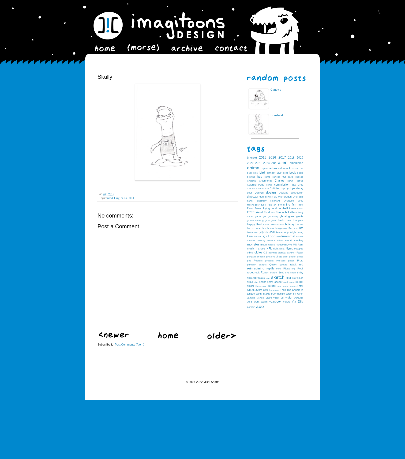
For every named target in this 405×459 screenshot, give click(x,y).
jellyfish (264, 232)
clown (290, 180)
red (301, 264)
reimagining (255, 268)
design (271, 192)
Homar (299, 224)
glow (267, 220)
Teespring (274, 290)
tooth (259, 293)
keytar (279, 232)
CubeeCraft (262, 188)
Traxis (266, 293)
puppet (262, 264)
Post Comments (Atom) (129, 344)
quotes (283, 264)
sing (268, 278)
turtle (289, 293)
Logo (271, 236)
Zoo (260, 306)
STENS (251, 289)
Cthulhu (251, 188)
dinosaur (252, 196)
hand (289, 220)
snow (270, 281)
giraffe (299, 216)
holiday (290, 224)
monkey (298, 240)
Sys (265, 290)
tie (302, 289)
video (269, 297)
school (273, 272)
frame (300, 208)
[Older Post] (221, 338)
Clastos (279, 180)
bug (259, 176)
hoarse (280, 224)
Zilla (300, 301)
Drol (295, 196)
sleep (300, 277)
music (124, 198)
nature (260, 248)
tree (273, 293)
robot (250, 272)
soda (292, 282)
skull (131, 198)
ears (301, 196)
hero (273, 224)
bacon (295, 168)
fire (288, 204)
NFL (269, 248)
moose (271, 244)
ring (294, 268)
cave (290, 176)
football (283, 208)
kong (300, 232)
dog (261, 196)
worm (264, 301)
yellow (286, 301)
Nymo (289, 248)
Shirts (256, 278)
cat (284, 176)
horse (258, 228)
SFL (287, 272)
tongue (251, 293)
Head (259, 224)
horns (250, 228)
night (275, 248)
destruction (297, 192)
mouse (280, 244)
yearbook (275, 301)
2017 (282, 157)
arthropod (275, 168)
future (250, 216)
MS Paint (298, 244)
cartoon (276, 176)
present (269, 260)
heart (266, 224)
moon (263, 244)
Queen (273, 264)
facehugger (253, 204)
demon (259, 192)
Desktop (283, 192)
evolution (289, 200)
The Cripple (293, 289)
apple (265, 168)
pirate (279, 256)
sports (272, 286)
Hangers (298, 220)
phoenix (261, 256)
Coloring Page (255, 184)
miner (280, 240)
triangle (281, 293)
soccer (278, 281)
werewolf (298, 297)
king (286, 232)
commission (281, 184)
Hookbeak (277, 115)
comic (269, 184)
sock (285, 282)
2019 (300, 157)
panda (281, 252)
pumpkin (251, 264)
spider (250, 285)
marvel (299, 236)
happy (251, 224)
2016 (272, 157)
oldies (258, 252)
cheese (299, 176)
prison (291, 260)
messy (261, 240)
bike (255, 172)
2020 (250, 163)
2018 (291, 157)
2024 (266, 163)
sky (294, 277)
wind (249, 301)
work (256, 301)
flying (266, 208)
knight (293, 232)
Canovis (275, 89)
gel (264, 216)
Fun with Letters (286, 212)
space (299, 282)
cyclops (290, 188)
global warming (255, 220)
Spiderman (261, 286)
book (292, 172)
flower (258, 208)
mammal (288, 236)
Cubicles (275, 188)
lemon (257, 236)
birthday (271, 172)
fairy (263, 204)
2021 (258, 163)
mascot (251, 240)
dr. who (278, 196)
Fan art (272, 204)
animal (253, 167)
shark (293, 272)
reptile (270, 268)
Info (301, 228)
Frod (267, 212)
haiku (281, 220)
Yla (294, 301)
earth (250, 200)
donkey (269, 196)
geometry (273, 216)
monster (253, 244)
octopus (298, 248)
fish (294, 204)
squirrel (293, 286)
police (300, 256)
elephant (275, 200)
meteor (271, 240)
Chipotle (251, 180)
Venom (260, 297)
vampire (251, 297)
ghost (283, 216)
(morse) (252, 157)
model (288, 240)
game (258, 216)
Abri (274, 163)
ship (249, 277)
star (301, 285)
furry (116, 198)
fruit (273, 212)
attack (287, 168)
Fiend (281, 204)
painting (273, 252)
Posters (258, 260)
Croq (300, 184)
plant (285, 256)
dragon (288, 196)
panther (291, 252)
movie (288, 244)
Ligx (264, 236)
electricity (261, 200)
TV (294, 293)
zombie (251, 307)
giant (291, 216)
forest (292, 208)
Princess (280, 260)
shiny (300, 272)
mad (279, 236)
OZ (265, 252)
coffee (299, 180)
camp (267, 176)
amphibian (296, 163)
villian (276, 297)
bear (249, 172)
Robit (300, 268)
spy (279, 286)
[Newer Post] (114, 337)
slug (256, 282)
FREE (251, 212)
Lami (250, 236)
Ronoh (265, 272)
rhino (278, 268)
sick (262, 277)
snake (262, 281)
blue (279, 172)
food (274, 208)
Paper (299, 252)
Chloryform (265, 180)
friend (109, 198)
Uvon (300, 293)
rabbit (293, 264)
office (250, 252)
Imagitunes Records (286, 228)
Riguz (286, 268)
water (288, 297)
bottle (300, 172)
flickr (300, 204)
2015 (262, 157)
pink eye (270, 256)
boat (285, 172)
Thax (283, 289)
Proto (300, 260)
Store (259, 289)
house (270, 228)
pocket (292, 256)
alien (283, 162)
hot (264, 228)
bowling (251, 176)
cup (283, 188)
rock (257, 272)
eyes (300, 200)
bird (262, 172)
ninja (282, 248)
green (274, 220)
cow (294, 184)
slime (250, 281)
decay (299, 188)
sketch (278, 277)
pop (249, 260)
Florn (250, 208)
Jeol (272, 232)
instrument (252, 232)
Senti (281, 272)
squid (286, 286)
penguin (251, 256)
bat (301, 168)
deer (249, 192)
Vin (282, 297)
